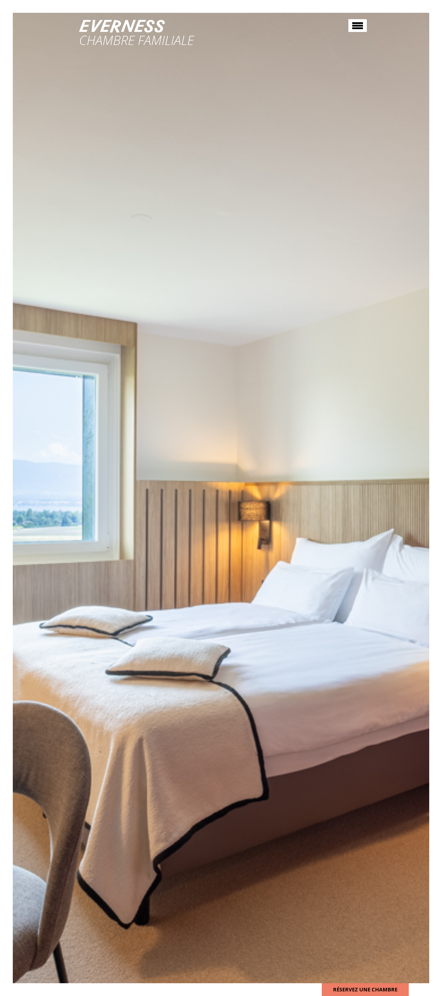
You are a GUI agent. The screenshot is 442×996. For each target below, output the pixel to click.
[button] (357, 25)
